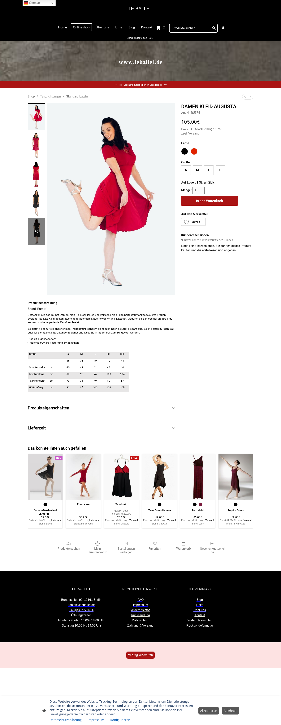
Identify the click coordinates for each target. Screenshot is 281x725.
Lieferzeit (37, 428)
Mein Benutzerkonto (97, 550)
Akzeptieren (208, 711)
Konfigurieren (120, 720)
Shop (31, 96)
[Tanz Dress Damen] (159, 477)
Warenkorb (183, 548)
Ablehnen (230, 711)
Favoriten (155, 548)
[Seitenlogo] (140, 18)
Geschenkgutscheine (212, 550)
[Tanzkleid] (197, 477)
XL (220, 170)
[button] (193, 222)
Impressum (96, 720)
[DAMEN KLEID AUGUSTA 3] (36, 202)
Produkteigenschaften (48, 408)
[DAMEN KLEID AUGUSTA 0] (36, 116)
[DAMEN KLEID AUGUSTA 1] (36, 145)
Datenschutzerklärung (66, 720)
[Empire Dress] (235, 477)
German (34, 2)
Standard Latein (77, 96)
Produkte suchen (69, 548)
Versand (193, 133)
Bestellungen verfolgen (126, 550)
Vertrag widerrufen (140, 655)
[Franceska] (83, 477)
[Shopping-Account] (223, 28)
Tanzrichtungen (50, 96)
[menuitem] (245, 96)
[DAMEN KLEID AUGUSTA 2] (36, 174)
